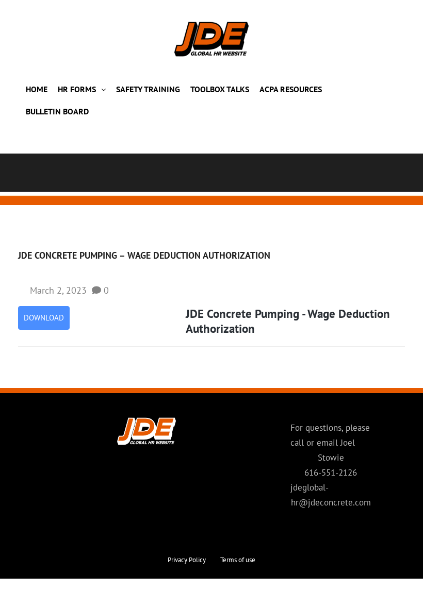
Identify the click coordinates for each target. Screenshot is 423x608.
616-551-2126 (330, 472)
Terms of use (237, 559)
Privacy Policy (187, 559)
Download (44, 318)
